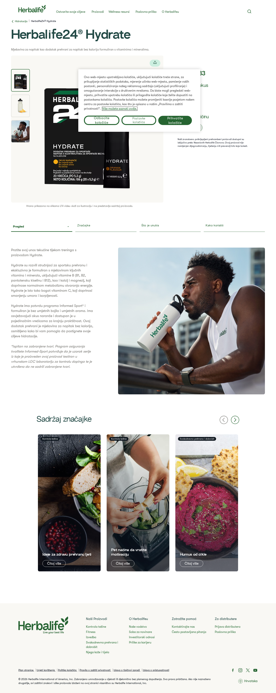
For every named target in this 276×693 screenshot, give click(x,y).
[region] (139, 100)
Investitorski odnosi (142, 637)
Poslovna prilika (146, 12)
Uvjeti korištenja (46, 670)
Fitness (90, 632)
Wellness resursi (119, 12)
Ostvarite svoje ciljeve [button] (70, 12)
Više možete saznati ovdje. (119, 108)
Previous (223, 419)
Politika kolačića (67, 670)
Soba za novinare (140, 632)
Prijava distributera (227, 626)
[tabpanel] (138, 321)
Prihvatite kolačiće (175, 120)
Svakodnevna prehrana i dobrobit (102, 645)
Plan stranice (26, 670)
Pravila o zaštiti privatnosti (95, 670)
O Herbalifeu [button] (170, 12)
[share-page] (155, 63)
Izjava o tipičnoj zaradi (127, 670)
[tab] (20, 80)
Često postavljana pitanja (189, 632)
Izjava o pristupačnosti (156, 670)
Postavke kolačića (138, 120)
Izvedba (91, 637)
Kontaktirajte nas (183, 626)
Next (235, 419)
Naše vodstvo (138, 626)
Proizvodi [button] (98, 12)
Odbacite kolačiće (101, 120)
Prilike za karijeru (140, 642)
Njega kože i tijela (97, 652)
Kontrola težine (96, 626)
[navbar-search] (249, 11)
